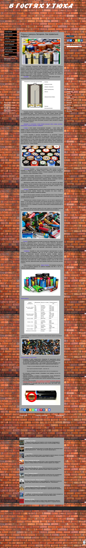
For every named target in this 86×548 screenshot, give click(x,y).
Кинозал (68, 106)
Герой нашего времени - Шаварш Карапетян (35, 479)
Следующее (23, 415)
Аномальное (69, 91)
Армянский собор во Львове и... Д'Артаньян (35, 486)
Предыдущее (59, 415)
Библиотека (69, 95)
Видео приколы (70, 98)
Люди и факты (70, 107)
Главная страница (41, 415)
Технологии (69, 111)
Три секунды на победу (30, 440)
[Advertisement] (42, 19)
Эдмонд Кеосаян (28, 447)
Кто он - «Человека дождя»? (31, 473)
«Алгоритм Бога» (29, 453)
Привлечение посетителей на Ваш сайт (34, 492)
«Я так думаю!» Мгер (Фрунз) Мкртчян (33, 466)
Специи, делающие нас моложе (32, 460)
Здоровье (69, 104)
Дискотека (69, 100)
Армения (69, 93)
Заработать (69, 102)
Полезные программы (72, 109)
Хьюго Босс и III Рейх (29, 499)
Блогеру (68, 96)
